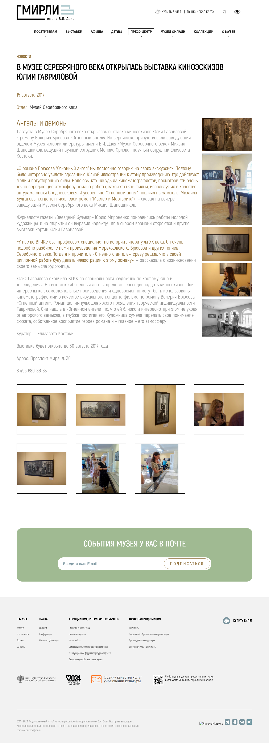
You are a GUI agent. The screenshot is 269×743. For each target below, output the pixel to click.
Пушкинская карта (200, 12)
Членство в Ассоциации (79, 628)
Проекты (20, 640)
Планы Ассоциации (77, 634)
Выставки (74, 32)
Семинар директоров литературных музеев (88, 647)
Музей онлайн (173, 32)
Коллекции (204, 32)
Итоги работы (75, 640)
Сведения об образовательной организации (149, 634)
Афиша (97, 32)
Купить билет (171, 12)
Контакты (21, 647)
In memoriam (23, 634)
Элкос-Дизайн (33, 730)
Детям (116, 32)
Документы (134, 628)
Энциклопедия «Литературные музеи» (86, 659)
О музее (228, 32)
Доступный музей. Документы (142, 647)
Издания (43, 628)
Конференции (45, 634)
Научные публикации (48, 640)
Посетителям (45, 32)
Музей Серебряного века (54, 107)
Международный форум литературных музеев (90, 653)
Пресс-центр (141, 32)
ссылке (209, 680)
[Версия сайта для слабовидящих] (237, 12)
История (20, 628)
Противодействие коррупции (142, 640)
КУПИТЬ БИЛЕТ (242, 621)
